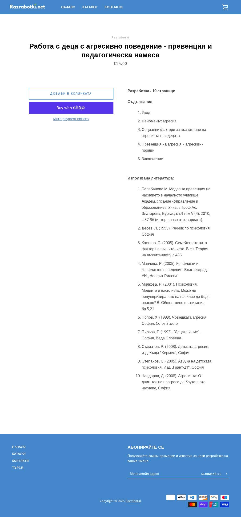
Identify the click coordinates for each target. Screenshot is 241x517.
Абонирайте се (146, 447)
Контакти (114, 7)
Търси (18, 468)
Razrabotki (133, 501)
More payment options (71, 119)
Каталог (90, 7)
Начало (68, 7)
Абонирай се (211, 473)
